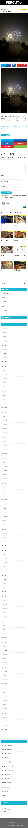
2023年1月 (4, 483)
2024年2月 (4, 428)
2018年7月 (4, 709)
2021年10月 (5, 546)
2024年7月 (4, 408)
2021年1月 (4, 583)
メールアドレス (5, 181)
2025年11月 (5, 341)
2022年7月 (4, 508)
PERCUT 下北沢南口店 (8, 749)
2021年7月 (4, 558)
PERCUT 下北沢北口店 (8, 745)
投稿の (4, 808)
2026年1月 (4, 332)
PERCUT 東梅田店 (6, 783)
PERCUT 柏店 (5, 787)
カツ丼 (3, 301)
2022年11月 (5, 491)
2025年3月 (4, 374)
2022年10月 (5, 495)
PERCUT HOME (19, 821)
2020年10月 (5, 596)
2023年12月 (5, 437)
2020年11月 (5, 592)
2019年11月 (5, 642)
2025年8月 (4, 353)
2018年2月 (4, 730)
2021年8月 (4, 554)
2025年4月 (4, 370)
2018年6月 (4, 713)
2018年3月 (4, 725)
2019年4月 (4, 671)
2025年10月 (5, 345)
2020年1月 (4, 633)
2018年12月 (5, 688)
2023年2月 (4, 479)
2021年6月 (4, 562)
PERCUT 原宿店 (6, 757)
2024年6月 (4, 412)
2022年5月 (4, 516)
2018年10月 (5, 696)
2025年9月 (4, 349)
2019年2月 (4, 679)
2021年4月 (4, 571)
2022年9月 (4, 500)
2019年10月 (5, 646)
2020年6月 (4, 612)
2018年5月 (4, 717)
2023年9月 (4, 449)
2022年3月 (4, 525)
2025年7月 (4, 357)
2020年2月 (4, 629)
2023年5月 (4, 466)
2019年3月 (4, 675)
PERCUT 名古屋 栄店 (7, 766)
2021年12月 (5, 537)
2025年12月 (5, 336)
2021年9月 (4, 550)
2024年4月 (4, 420)
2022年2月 (4, 529)
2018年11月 (5, 692)
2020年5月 (4, 617)
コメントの (5, 809)
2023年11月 (5, 441)
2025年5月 (4, 366)
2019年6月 (4, 663)
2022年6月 (4, 512)
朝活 (3, 306)
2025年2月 (4, 378)
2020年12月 (5, 587)
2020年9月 (4, 600)
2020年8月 (4, 604)
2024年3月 (4, 424)
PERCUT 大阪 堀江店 (7, 770)
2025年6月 (4, 362)
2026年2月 (4, 328)
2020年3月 (4, 625)
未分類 (3, 795)
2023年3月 (4, 474)
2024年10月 (5, 395)
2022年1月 (4, 533)
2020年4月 (4, 621)
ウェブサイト (4, 186)
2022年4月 (4, 520)
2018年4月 (4, 721)
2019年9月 (4, 650)
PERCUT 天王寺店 (6, 774)
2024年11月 (5, 391)
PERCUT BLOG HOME (10, 821)
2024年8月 (4, 403)
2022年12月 (5, 487)
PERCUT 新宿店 (6, 135)
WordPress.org (5, 811)
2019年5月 (4, 667)
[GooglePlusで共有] (19, 65)
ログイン (3, 806)
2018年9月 (4, 700)
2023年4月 (4, 470)
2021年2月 (4, 579)
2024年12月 (5, 387)
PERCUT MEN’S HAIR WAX (14, 822)
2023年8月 (4, 453)
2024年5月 (4, 416)
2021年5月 (4, 566)
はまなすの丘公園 (6, 293)
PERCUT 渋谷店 (6, 791)
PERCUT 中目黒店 (6, 753)
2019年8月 (4, 654)
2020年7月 (4, 608)
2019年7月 (4, 658)
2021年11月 (5, 541)
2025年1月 (4, 382)
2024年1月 (4, 433)
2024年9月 (4, 399)
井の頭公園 (4, 297)
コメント (3, 162)
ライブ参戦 (4, 310)
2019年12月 (5, 638)
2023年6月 (4, 462)
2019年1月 (4, 684)
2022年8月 (4, 504)
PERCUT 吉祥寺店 (6, 762)
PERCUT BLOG (13, 825)
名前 (2, 175)
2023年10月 (5, 445)
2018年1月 (4, 734)
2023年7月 (4, 458)
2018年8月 (4, 704)
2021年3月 (4, 575)
